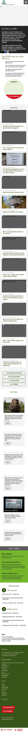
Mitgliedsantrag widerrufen (7, 719)
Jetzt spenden (8, 730)
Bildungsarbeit (5, 675)
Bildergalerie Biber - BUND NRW (11, 613)
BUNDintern (4, 695)
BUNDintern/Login (5, 673)
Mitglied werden (20, 730)
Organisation (4, 667)
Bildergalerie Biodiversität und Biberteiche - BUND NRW (13, 621)
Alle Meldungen (14, 380)
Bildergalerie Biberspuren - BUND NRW (12, 616)
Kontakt (3, 690)
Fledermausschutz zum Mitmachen (9, 655)
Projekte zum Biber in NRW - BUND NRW (13, 603)
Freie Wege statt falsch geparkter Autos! (10, 654)
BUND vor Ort (4, 669)
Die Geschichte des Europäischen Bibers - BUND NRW (13, 598)
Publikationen (4, 688)
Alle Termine (14, 384)
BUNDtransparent (5, 665)
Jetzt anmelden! (14, 96)
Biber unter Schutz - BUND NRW (11, 594)
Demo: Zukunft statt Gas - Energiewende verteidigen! (13, 652)
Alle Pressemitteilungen (14, 373)
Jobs (3, 672)
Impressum (4, 692)
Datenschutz (4, 677)
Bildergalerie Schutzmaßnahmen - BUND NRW (14, 625)
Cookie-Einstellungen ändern (8, 717)
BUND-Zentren (5, 670)
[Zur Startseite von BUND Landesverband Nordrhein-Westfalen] (4, 2)
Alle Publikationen (14, 376)
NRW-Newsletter (5, 687)
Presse (3, 684)
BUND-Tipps (4, 693)
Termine (3, 685)
